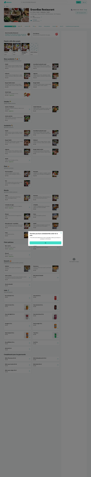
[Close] (61, 233)
